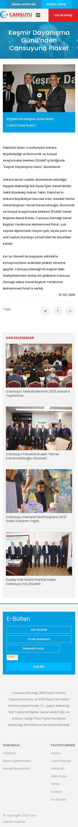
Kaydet (39, 666)
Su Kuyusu (58, 799)
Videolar (9, 753)
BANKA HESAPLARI (24, 4)
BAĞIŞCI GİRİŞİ (56, 4)
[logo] (16, 14)
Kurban (56, 792)
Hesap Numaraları (16, 768)
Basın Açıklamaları (17, 761)
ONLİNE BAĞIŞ (63, 15)
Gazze (55, 753)
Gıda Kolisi (59, 776)
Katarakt (58, 768)
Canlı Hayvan (61, 761)
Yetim (55, 784)
